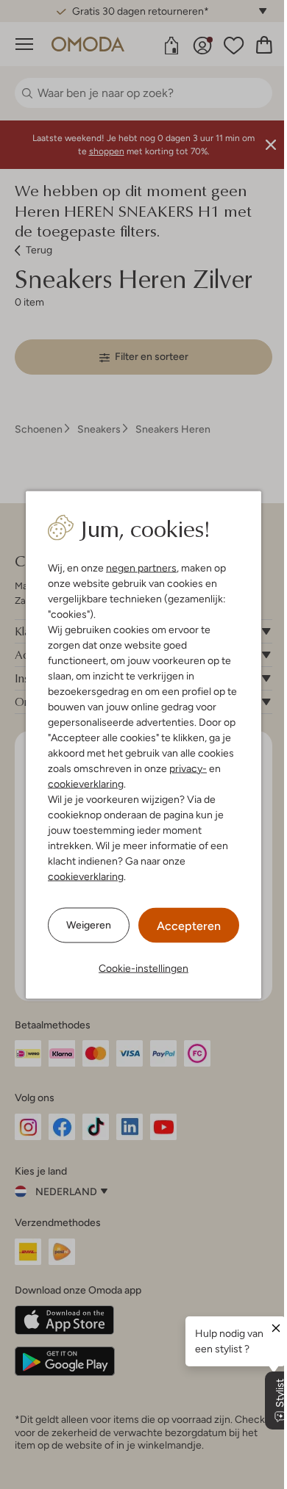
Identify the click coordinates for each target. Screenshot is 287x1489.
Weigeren (88, 925)
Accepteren (189, 925)
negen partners (141, 567)
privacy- (188, 768)
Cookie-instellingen (143, 967)
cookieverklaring (86, 783)
